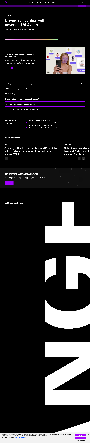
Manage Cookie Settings (80, 440)
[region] (45, 438)
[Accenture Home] (9, 2)
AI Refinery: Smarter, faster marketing (39, 120)
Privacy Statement (24, 437)
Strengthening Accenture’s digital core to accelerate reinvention (47, 128)
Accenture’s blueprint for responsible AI (40, 125)
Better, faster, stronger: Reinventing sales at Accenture (44, 123)
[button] (9, 183)
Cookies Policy (17, 437)
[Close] (88, 434)
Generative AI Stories (9, 5)
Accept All (80, 435)
